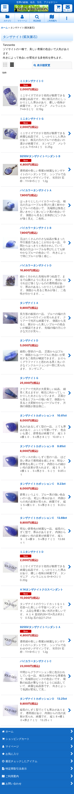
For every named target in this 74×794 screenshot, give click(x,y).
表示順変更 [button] (43, 65)
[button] (5, 8)
